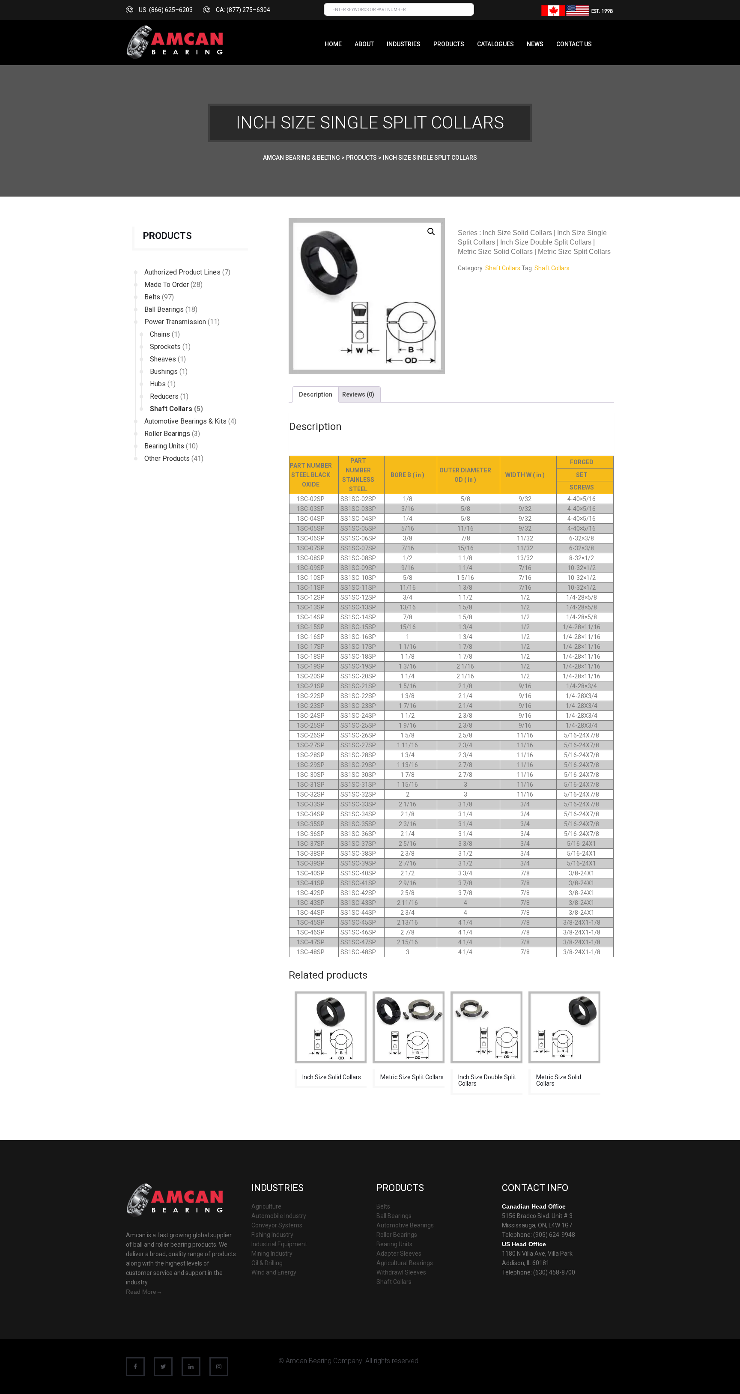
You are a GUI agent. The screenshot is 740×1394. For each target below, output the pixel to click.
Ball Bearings (164, 309)
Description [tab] (315, 394)
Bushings (164, 371)
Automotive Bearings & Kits (185, 421)
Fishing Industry (272, 1234)
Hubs (158, 384)
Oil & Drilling (267, 1263)
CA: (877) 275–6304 (243, 9)
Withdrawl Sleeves (401, 1272)
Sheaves (163, 359)
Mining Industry (271, 1253)
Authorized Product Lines (182, 272)
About (364, 44)
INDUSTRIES (404, 44)
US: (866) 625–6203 (166, 9)
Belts (152, 297)
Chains (160, 334)
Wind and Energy (273, 1272)
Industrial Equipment (279, 1244)
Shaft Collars (171, 409)
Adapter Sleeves (398, 1253)
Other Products (167, 458)
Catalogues (495, 44)
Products (448, 44)
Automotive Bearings (405, 1225)
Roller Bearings (167, 434)
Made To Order (166, 285)
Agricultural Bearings (404, 1263)
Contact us (574, 44)
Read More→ (144, 1291)
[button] (431, 231)
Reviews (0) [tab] (358, 394)
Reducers (164, 396)
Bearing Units (164, 446)
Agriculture (266, 1206)
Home (333, 44)
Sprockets (165, 347)
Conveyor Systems (276, 1225)
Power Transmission (175, 322)
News (535, 44)
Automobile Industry (278, 1215)
